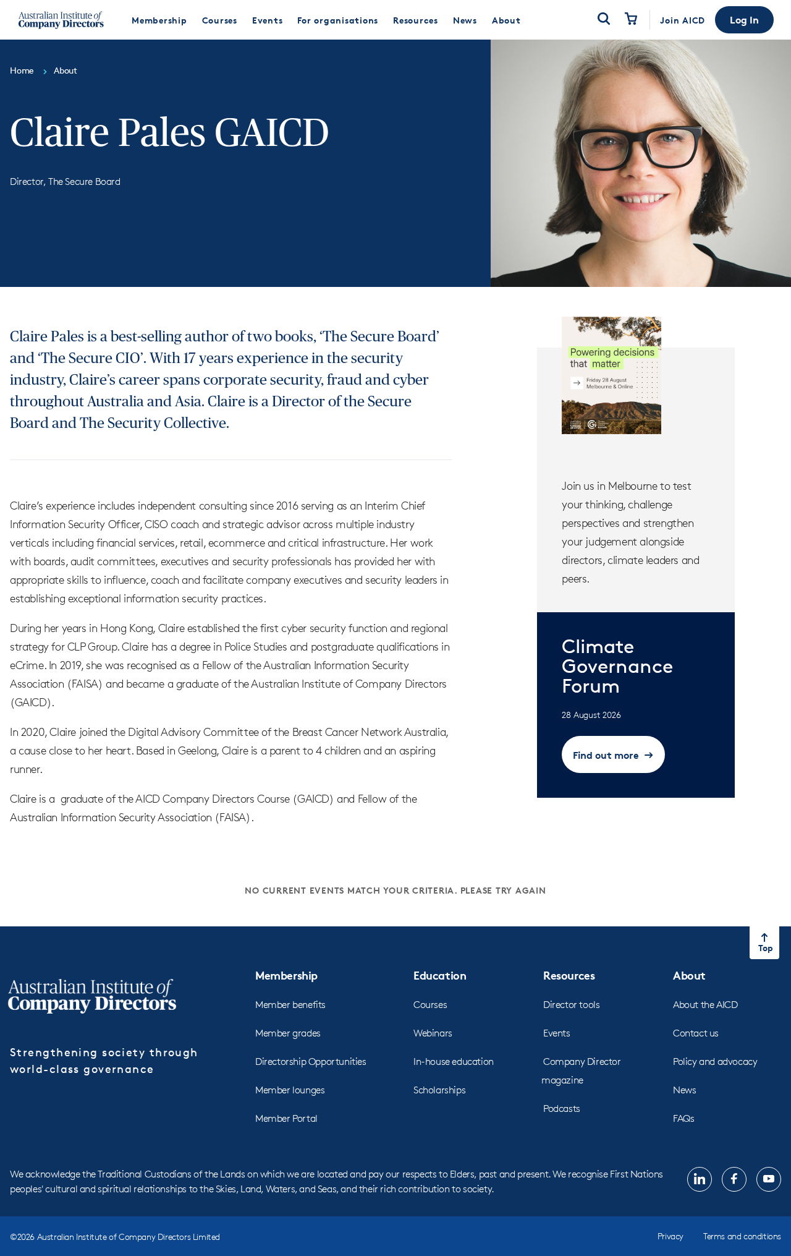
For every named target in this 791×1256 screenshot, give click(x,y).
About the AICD (705, 1004)
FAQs (683, 1118)
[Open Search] (603, 19)
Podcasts (561, 1108)
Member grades (288, 1033)
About (689, 975)
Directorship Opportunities (310, 1061)
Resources (568, 975)
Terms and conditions (742, 1236)
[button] (744, 19)
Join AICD (682, 20)
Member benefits (290, 1004)
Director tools (571, 1004)
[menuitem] (159, 19)
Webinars (432, 1033)
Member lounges (289, 1090)
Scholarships (439, 1090)
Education (439, 975)
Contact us (696, 1033)
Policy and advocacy (715, 1061)
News (684, 1090)
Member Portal (286, 1118)
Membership (286, 975)
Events (556, 1033)
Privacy (670, 1236)
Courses (430, 1004)
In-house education (453, 1061)
